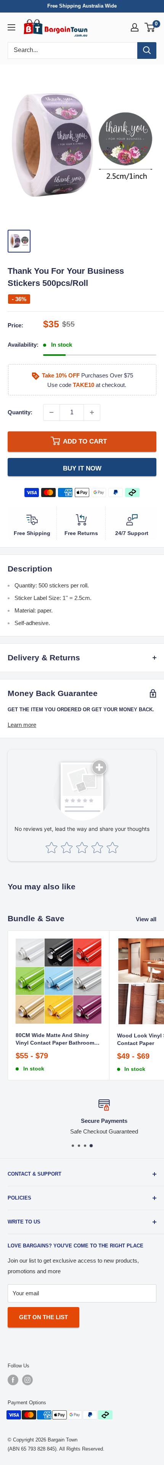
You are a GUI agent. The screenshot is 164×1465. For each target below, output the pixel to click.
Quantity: (20, 412)
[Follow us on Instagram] (27, 1380)
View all (146, 919)
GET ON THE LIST (43, 1317)
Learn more (22, 724)
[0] (150, 27)
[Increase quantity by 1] (92, 412)
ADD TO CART (85, 441)
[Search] (146, 50)
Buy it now (82, 468)
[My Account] (134, 27)
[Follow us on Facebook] (13, 1380)
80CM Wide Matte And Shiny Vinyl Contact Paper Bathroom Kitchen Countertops (55, 1039)
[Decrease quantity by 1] (51, 412)
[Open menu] (11, 27)
